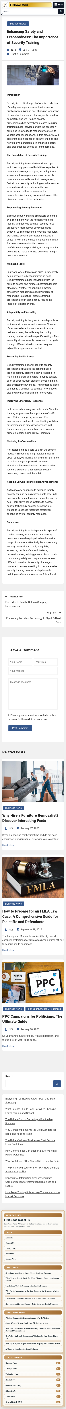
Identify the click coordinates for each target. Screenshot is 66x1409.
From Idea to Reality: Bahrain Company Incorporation (26, 604)
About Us (9, 1237)
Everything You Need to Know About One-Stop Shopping (29, 1273)
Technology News (12, 1374)
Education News (12, 1391)
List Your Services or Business (44, 1008)
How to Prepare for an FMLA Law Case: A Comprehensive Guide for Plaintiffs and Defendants (30, 916)
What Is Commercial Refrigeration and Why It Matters (27, 1318)
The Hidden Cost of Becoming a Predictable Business (26, 1285)
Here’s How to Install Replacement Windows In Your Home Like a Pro (32, 1337)
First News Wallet (19, 5)
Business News (18, 23)
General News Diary (13, 1385)
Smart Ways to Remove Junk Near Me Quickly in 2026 (27, 1323)
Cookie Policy (11, 1259)
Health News (11, 1380)
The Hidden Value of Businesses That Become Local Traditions (30, 1298)
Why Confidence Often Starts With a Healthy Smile (32, 1161)
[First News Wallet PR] (5, 5)
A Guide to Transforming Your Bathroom (22, 1349)
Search (9, 1076)
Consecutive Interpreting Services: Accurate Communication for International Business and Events (30, 1182)
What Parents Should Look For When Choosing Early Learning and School (32, 1279)
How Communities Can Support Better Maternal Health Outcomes (32, 1304)
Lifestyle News (11, 1368)
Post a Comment (20, 54)
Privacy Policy (11, 1248)
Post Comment (20, 728)
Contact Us (10, 1243)
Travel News (10, 1396)
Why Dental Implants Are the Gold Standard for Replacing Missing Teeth (32, 1292)
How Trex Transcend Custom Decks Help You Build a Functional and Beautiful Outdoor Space (33, 1329)
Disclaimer (10, 1253)
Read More (8, 845)
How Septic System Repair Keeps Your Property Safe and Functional (33, 1343)
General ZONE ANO (14, 1402)
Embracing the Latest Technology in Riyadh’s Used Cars (33, 620)
